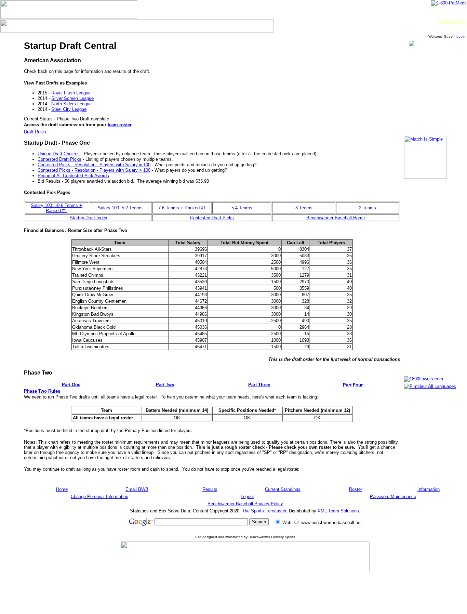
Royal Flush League (71, 92)
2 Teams (367, 207)
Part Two (165, 384)
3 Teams (303, 207)
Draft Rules (35, 131)
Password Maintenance (393, 496)
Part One (71, 384)
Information (428, 489)
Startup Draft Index (88, 217)
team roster (119, 124)
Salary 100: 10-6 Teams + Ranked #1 (56, 208)
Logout (247, 496)
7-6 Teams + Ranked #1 (182, 207)
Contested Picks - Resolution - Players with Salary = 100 (94, 164)
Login (460, 36)
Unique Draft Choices (59, 153)
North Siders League (71, 103)
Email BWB (136, 489)
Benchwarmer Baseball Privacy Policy (245, 503)
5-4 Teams (241, 207)
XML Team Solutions (338, 510)
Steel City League (68, 109)
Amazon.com (452, 22)
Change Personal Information (99, 496)
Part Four (353, 385)
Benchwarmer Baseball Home (335, 217)
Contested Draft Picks (59, 159)
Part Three (259, 384)
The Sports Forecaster (264, 510)
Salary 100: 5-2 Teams (120, 207)
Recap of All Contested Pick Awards (73, 175)
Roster (355, 489)
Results (209, 489)
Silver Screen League (72, 98)
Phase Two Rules (42, 391)
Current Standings (283, 489)
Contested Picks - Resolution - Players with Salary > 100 (94, 170)
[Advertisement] (245, 592)
